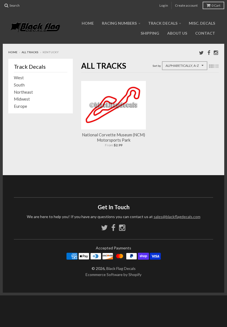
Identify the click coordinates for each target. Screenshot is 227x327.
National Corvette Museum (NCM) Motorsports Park (113, 137)
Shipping (150, 33)
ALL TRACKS (30, 52)
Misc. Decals (202, 23)
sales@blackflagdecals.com (177, 216)
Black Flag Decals (121, 268)
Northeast (23, 92)
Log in (163, 5)
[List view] (216, 66)
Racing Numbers (119, 23)
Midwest (22, 98)
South (19, 84)
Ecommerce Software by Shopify (113, 274)
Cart (215, 5)
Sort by (157, 65)
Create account (186, 5)
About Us (177, 33)
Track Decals (162, 23)
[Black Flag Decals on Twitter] (201, 52)
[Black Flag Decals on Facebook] (208, 52)
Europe (20, 106)
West (19, 77)
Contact (205, 33)
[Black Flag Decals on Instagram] (216, 52)
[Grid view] (211, 66)
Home (88, 23)
